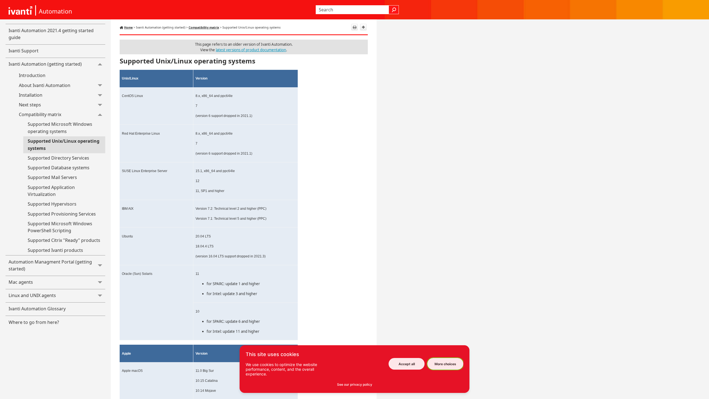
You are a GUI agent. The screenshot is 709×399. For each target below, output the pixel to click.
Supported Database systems (58, 168)
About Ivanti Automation (44, 85)
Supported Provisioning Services (62, 214)
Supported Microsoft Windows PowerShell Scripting (60, 227)
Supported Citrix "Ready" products (64, 240)
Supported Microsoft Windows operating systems (60, 127)
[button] (394, 9)
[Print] (354, 27)
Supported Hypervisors (52, 204)
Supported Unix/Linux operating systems (63, 144)
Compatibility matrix (40, 114)
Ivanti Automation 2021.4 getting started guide (51, 34)
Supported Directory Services (58, 158)
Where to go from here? (34, 322)
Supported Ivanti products (55, 250)
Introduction (32, 75)
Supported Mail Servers (52, 177)
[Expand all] (363, 27)
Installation (30, 95)
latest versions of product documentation (251, 49)
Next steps (30, 105)
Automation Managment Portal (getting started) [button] (50, 265)
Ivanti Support (23, 51)
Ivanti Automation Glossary (37, 309)
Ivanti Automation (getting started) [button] (45, 64)
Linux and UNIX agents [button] (32, 295)
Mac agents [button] (21, 282)
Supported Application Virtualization (51, 191)
